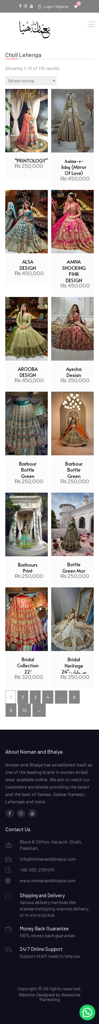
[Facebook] (9, 813)
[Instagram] (21, 813)
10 (24, 710)
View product (26, 72)
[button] (87, 1012)
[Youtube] (32, 813)
